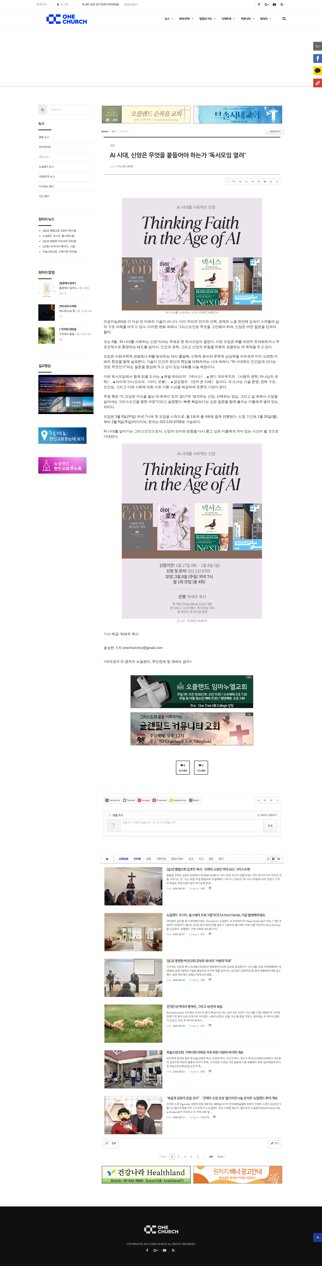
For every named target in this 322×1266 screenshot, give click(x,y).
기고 (200, 859)
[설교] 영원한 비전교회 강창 (58, 241)
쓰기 (276, 1143)
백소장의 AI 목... (68, 311)
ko (318, 46)
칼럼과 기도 (205, 19)
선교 (190, 859)
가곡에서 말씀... (67, 334)
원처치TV (184, 19)
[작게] (246, 181)
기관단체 (161, 859)
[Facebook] (317, 58)
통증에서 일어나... (69, 288)
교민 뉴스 (44, 157)
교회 (148, 859)
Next (221, 1156)
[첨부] (277, 181)
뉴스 (167, 19)
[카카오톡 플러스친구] (317, 70)
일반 (211, 859)
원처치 (263, 19)
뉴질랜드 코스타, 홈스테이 (57, 236)
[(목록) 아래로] (259, 181)
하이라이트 (45, 147)
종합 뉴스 (44, 137)
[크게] (240, 181)
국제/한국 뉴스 (47, 176)
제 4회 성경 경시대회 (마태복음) (100, 4)
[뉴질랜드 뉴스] (305, 58)
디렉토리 (226, 19)
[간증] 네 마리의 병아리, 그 (57, 246)
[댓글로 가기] (265, 181)
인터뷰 (137, 859)
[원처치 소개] (317, 83)
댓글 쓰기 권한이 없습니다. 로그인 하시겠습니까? (149, 822)
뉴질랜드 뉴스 (46, 167)
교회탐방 (123, 859)
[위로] (252, 181)
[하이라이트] (16, 58)
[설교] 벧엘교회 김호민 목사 (58, 231)
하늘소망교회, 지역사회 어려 (58, 252)
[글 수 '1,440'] (108, 859)
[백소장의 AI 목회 (67, 306)
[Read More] (192, 886)
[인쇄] (271, 181)
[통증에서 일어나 (67, 283)
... (204, 1156)
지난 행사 (44, 196)
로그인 (64, 4)
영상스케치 (177, 859)
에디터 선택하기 (268, 815)
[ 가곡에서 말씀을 (67, 329)
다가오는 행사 (46, 186)
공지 (221, 859)
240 (211, 1156)
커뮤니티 (246, 19)
